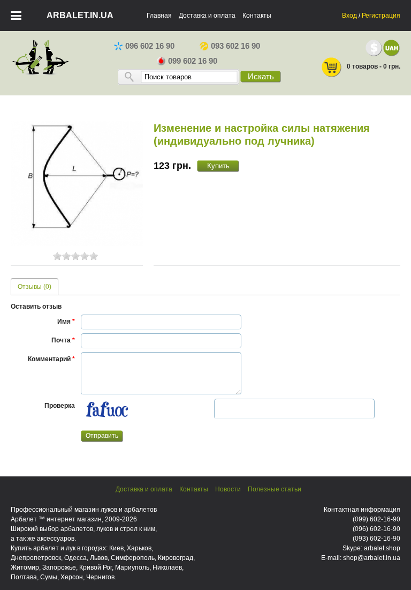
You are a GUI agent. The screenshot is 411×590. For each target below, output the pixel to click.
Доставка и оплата (207, 15)
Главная (159, 15)
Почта (63, 340)
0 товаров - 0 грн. (373, 66)
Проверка (59, 405)
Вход (349, 15)
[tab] (34, 286)
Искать (261, 76)
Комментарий (51, 359)
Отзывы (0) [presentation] (34, 286)
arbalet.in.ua (80, 15)
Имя (66, 321)
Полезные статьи (274, 489)
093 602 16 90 (235, 46)
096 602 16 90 (149, 46)
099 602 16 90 (192, 61)
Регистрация (381, 15)
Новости (228, 489)
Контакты (256, 15)
